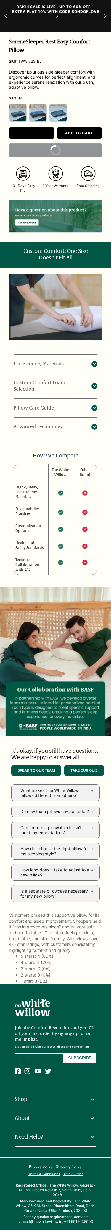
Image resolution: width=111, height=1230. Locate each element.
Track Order (73, 1174)
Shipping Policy (69, 1166)
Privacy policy (41, 1166)
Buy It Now (73, 152)
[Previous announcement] (5, 16)
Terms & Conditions (44, 1174)
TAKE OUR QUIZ (84, 770)
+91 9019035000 (78, 1221)
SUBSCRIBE (79, 1057)
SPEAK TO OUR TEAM (36, 770)
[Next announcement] (105, 16)
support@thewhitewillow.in (40, 1221)
